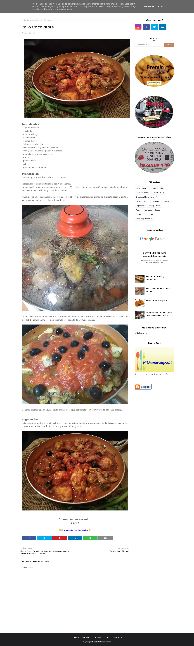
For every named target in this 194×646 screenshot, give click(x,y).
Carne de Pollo (32, 20)
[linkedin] (162, 27)
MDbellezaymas (141, 333)
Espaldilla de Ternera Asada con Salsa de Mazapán (159, 314)
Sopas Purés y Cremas (144, 214)
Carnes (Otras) (158, 192)
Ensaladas (155, 201)
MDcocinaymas (104, 642)
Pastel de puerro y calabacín (155, 278)
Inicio (24, 20)
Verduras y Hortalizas (144, 219)
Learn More (148, 6)
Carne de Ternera (142, 192)
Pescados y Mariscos (144, 210)
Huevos (166, 201)
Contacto (117, 637)
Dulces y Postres (142, 201)
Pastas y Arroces (154, 206)
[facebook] (146, 27)
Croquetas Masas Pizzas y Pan (147, 197)
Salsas (157, 210)
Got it (160, 6)
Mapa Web (86, 637)
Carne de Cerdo (142, 188)
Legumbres (140, 206)
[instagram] (138, 27)
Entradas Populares (102, 637)
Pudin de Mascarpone (156, 300)
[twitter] (154, 27)
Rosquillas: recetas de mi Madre (158, 290)
